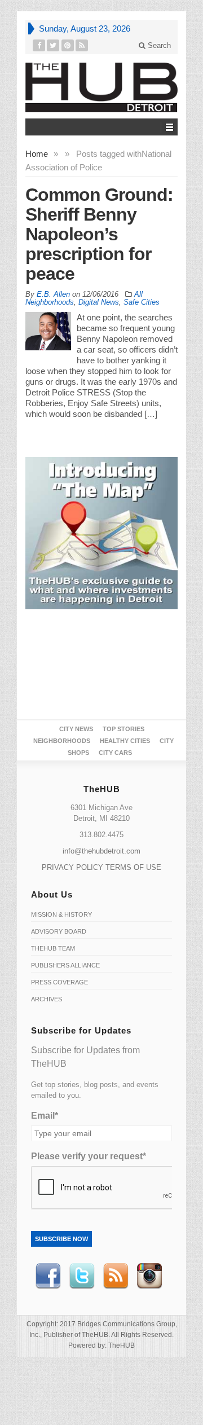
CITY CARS (115, 752)
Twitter (81, 1276)
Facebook (47, 1276)
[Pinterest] (68, 45)
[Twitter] (53, 45)
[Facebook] (39, 45)
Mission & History (61, 914)
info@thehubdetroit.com (101, 851)
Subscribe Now (61, 1238)
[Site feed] (82, 45)
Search (158, 45)
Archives (46, 999)
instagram (149, 1276)
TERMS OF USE (133, 867)
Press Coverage (59, 982)
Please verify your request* (88, 1156)
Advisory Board (58, 931)
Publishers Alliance (65, 965)
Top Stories (123, 728)
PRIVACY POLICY (72, 867)
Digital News (98, 302)
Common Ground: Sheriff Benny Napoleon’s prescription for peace (99, 234)
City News (76, 728)
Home (36, 154)
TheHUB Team (53, 948)
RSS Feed (115, 1276)
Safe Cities (141, 302)
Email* (44, 1115)
